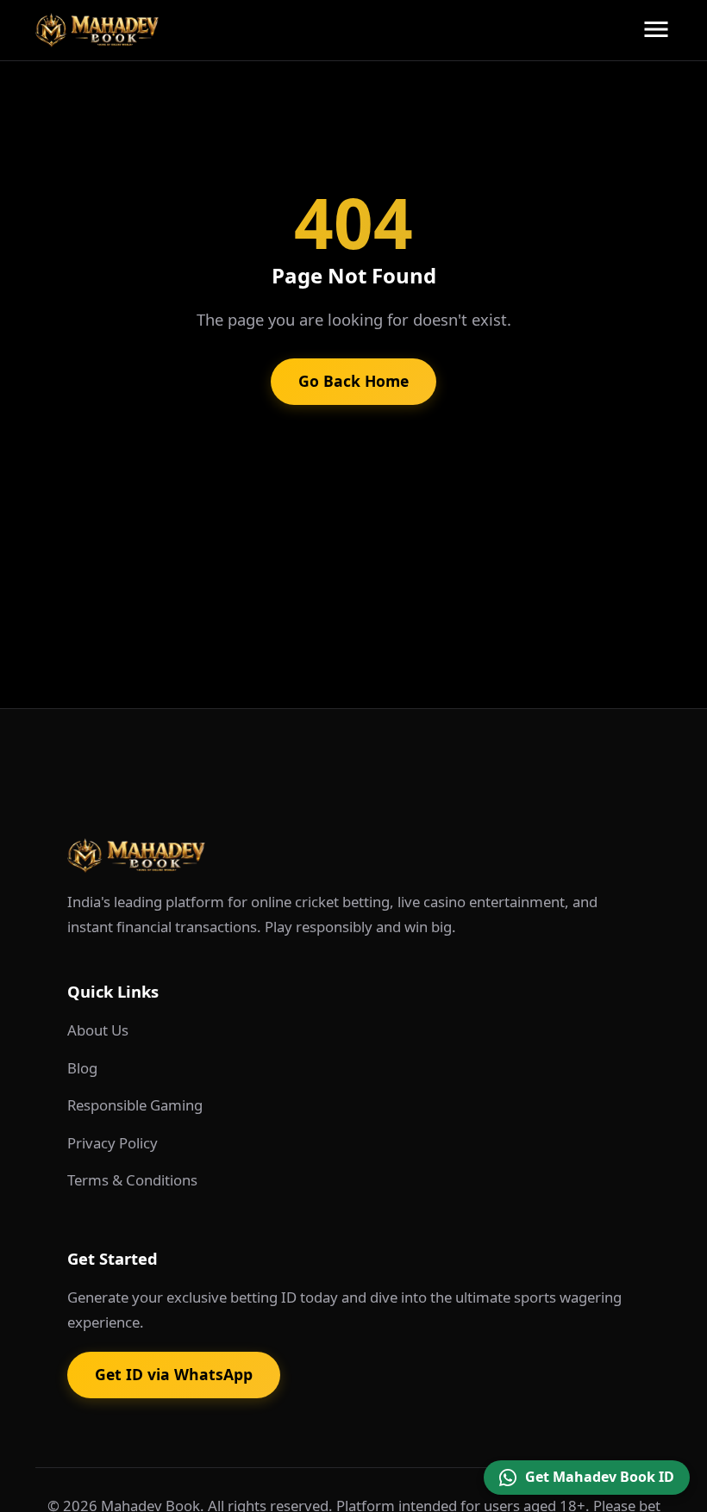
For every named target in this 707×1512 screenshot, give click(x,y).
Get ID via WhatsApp (174, 1374)
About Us (97, 1030)
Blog (82, 1068)
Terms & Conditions (132, 1180)
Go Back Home (353, 380)
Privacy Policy (112, 1143)
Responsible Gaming (135, 1105)
